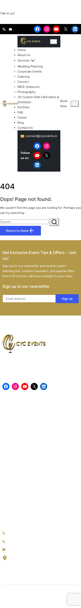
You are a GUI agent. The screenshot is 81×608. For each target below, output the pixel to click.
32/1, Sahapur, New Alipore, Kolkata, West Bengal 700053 (43, 560)
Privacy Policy (12, 600)
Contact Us (25, 128)
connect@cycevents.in (22, 549)
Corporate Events (29, 71)
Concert (23, 82)
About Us (23, 55)
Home (21, 50)
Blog (20, 122)
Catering (23, 76)
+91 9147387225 (18, 533)
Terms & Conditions (39, 600)
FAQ (20, 112)
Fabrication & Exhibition (18, 506)
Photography (26, 92)
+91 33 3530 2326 (20, 541)
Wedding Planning (30, 66)
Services (23, 60)
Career (22, 117)
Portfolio (23, 107)
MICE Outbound (28, 87)
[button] (54, 222)
